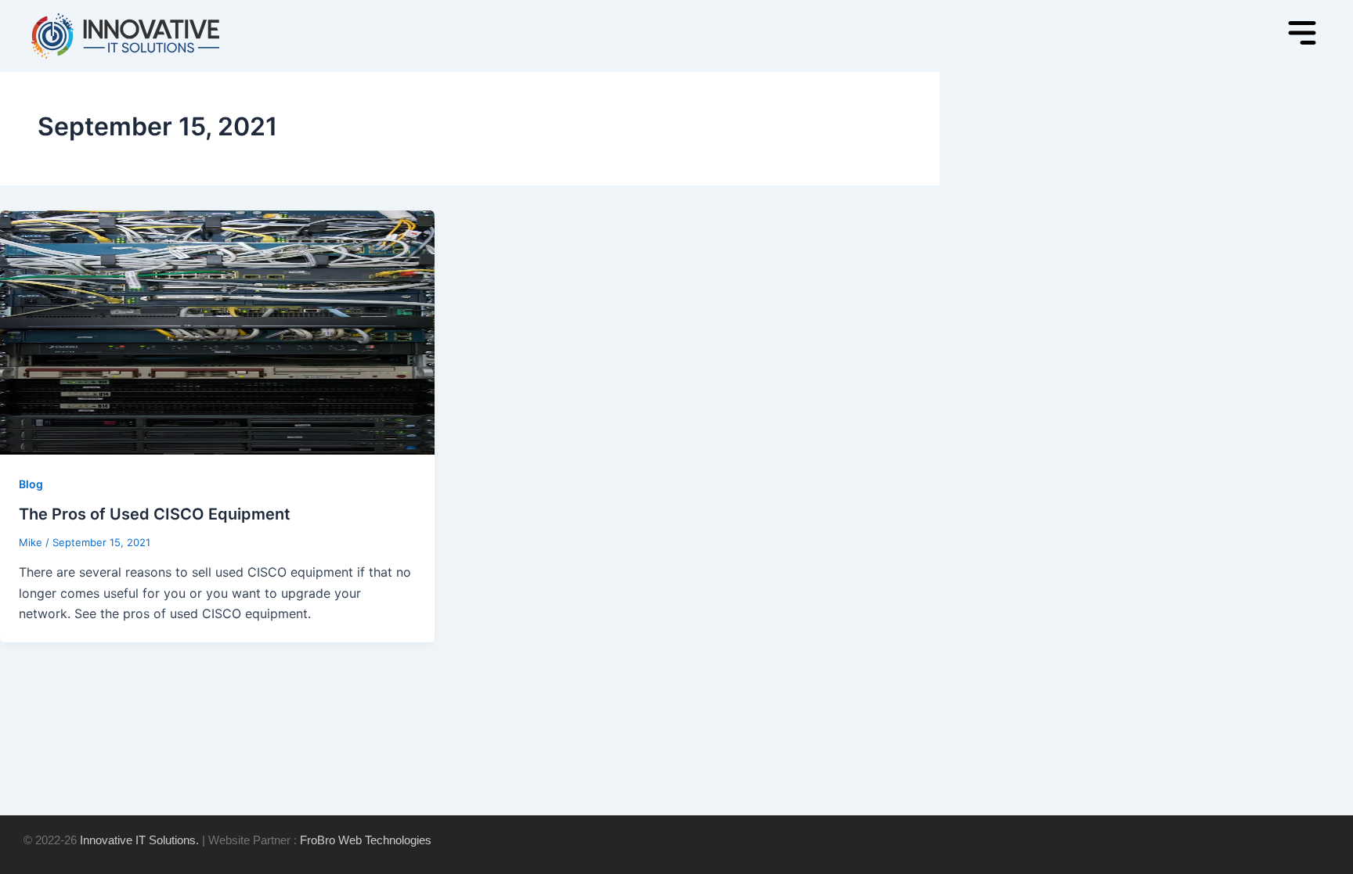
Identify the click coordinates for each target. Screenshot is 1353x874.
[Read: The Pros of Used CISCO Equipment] (217, 331)
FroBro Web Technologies (365, 840)
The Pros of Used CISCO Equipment (154, 514)
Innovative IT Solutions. (139, 840)
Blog (31, 484)
